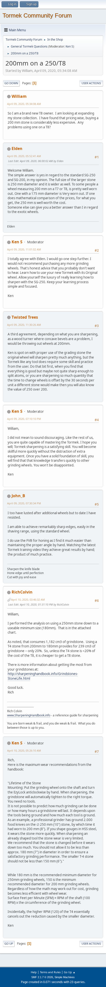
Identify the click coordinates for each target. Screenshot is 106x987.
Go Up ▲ (69, 972)
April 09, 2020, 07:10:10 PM (24, 419)
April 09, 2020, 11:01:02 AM (24, 249)
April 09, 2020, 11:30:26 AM (24, 325)
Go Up (8, 943)
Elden (17, 148)
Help (34, 972)
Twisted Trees (25, 317)
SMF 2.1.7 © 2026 (42, 977)
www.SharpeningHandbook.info (28, 715)
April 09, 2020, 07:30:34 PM (24, 503)
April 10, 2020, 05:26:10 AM (24, 750)
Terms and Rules (50, 972)
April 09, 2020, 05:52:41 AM (24, 156)
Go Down (11, 83)
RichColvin (22, 592)
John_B (18, 495)
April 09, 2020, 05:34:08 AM (24, 104)
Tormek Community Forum (37, 15)
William (19, 96)
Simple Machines (64, 977)
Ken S (69, 46)
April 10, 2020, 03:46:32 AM (28, 599)
